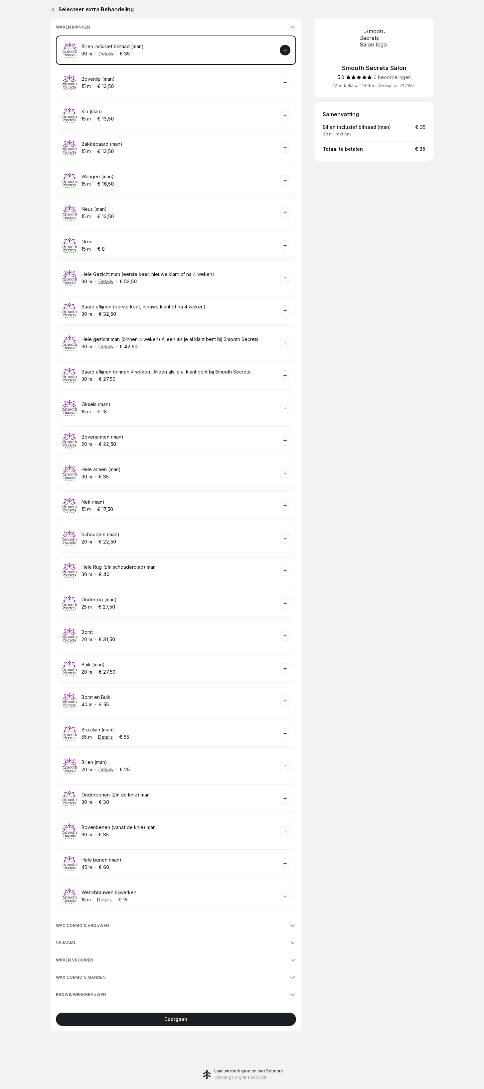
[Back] (52, 9)
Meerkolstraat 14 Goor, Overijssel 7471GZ (374, 85)
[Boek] (285, 50)
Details (105, 53)
